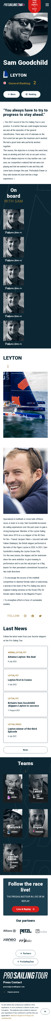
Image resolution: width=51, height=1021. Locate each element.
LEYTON (19, 652)
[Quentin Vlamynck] (12, 811)
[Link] (13, 4)
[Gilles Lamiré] (38, 776)
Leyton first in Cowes (20, 680)
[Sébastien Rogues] (38, 811)
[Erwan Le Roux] (12, 776)
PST (24, 652)
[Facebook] (33, 616)
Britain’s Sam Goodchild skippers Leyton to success (23, 704)
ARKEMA (11, 652)
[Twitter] (40, 616)
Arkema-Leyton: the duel (22, 657)
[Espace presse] (5, 992)
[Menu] (47, 4)
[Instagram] (25, 616)
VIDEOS (18, 724)
